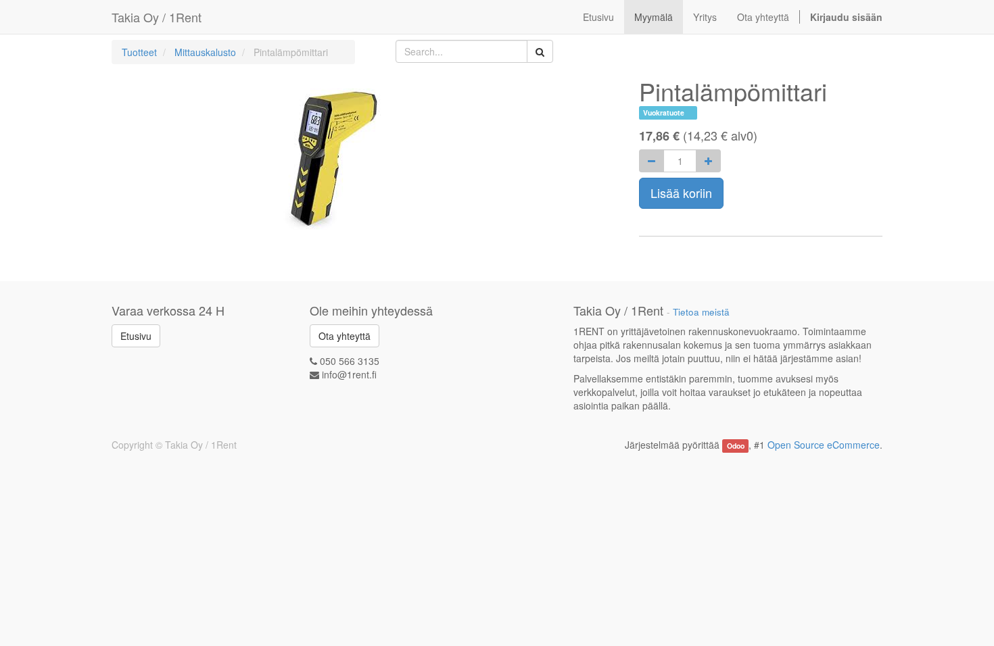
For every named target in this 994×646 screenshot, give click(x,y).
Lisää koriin (681, 192)
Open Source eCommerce (823, 444)
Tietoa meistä (701, 311)
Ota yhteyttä (344, 336)
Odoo (735, 446)
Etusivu (135, 336)
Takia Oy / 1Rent (157, 17)
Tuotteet (139, 52)
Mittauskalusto (205, 52)
